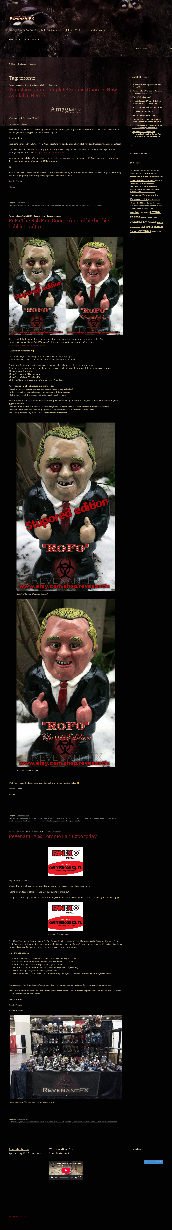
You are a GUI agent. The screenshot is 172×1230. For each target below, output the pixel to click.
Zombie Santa (156, 231)
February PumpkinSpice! (143, 111)
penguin (152, 192)
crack (57, 818)
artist (15, 818)
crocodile (138, 173)
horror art (133, 189)
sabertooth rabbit (137, 203)
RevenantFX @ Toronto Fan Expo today (53, 836)
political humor (15, 821)
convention (34, 1122)
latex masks (35, 205)
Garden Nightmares (49, 30)
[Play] (52, 1177)
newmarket (56, 205)
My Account (30, 39)
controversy (49, 818)
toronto (65, 205)
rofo (58, 821)
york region (84, 205)
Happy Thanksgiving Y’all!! (144, 115)
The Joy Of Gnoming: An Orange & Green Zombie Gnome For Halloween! (147, 120)
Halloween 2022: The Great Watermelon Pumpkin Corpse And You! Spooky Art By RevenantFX (146, 134)
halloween (147, 180)
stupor (70, 821)
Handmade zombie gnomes (142, 186)
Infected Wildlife (74, 30)
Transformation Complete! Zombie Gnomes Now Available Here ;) (63, 92)
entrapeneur (66, 818)
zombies (145, 231)
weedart (151, 208)
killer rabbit (135, 192)
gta (27, 205)
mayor (103, 818)
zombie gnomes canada (107, 1122)
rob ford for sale (37, 821)
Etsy (74, 818)
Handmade (150, 183)
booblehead (23, 818)
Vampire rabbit (157, 205)
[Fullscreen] (79, 1177)
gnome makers (157, 176)
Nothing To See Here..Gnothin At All (147, 107)
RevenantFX (58, 1122)
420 (131, 171)
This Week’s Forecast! (141, 97)
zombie (134, 212)
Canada (16, 1122)
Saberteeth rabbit (154, 200)
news (108, 818)
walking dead (142, 208)
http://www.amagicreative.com (51, 152)
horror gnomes (143, 189)
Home (11, 30)
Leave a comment (54, 216)
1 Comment (52, 85)
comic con (24, 1122)
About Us (13, 39)
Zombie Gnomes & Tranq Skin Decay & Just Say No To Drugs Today (147, 102)
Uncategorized (23, 202)
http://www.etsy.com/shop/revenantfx (27, 345)
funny (79, 818)
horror (50, 1122)
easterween (142, 176)
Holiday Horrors (97, 30)
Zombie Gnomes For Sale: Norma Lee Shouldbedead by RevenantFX (147, 126)
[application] (66, 1170)
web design (73, 205)
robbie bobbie (50, 821)
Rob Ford (26, 821)
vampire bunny (145, 205)
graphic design (19, 205)
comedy (40, 818)
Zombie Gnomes (25, 30)
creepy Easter (144, 171)
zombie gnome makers (149, 217)
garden (85, 818)
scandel (63, 821)
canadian (32, 818)
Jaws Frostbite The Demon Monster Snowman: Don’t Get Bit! (147, 92)
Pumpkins (136, 195)
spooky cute (148, 203)
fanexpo (43, 1122)
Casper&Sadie (39, 85)
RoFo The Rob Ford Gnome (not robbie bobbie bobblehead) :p (59, 223)
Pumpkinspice (150, 195)
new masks (45, 205)
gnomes (96, 818)
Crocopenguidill (150, 173)
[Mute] (76, 1177)
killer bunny (154, 189)
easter (133, 176)
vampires (133, 208)
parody (115, 818)
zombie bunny (145, 212)
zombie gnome (78, 1122)
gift (90, 818)
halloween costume (139, 183)
